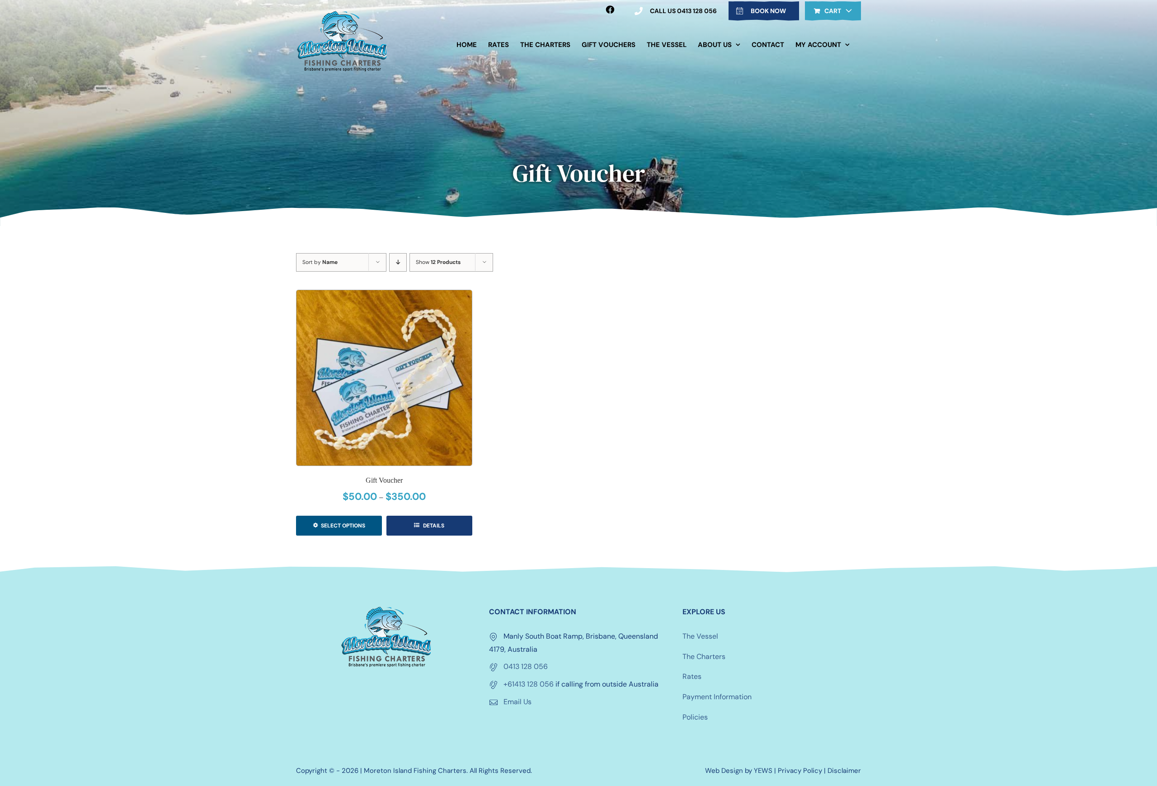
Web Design (724, 770)
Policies (695, 717)
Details (433, 525)
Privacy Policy (800, 770)
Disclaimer (844, 770)
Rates (691, 676)
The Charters (703, 656)
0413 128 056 (525, 666)
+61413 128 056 (528, 684)
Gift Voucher (384, 480)
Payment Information (717, 696)
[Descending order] (398, 262)
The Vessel (700, 636)
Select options (343, 525)
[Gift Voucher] (384, 378)
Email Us (517, 701)
